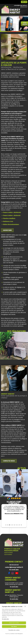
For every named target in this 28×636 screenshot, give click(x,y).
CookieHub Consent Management (16, 633)
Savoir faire (7, 230)
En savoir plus (14, 570)
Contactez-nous (9, 461)
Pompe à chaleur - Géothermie (12, 215)
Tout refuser (14, 626)
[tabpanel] (14, 514)
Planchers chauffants (9, 218)
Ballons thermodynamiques (11, 224)
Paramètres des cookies (14, 630)
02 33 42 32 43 (23, 7)
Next (26, 514)
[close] (25, 606)
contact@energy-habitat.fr (20, 5)
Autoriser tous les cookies (14, 622)
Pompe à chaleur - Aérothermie (12, 212)
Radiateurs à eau (8, 221)
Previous (2, 514)
